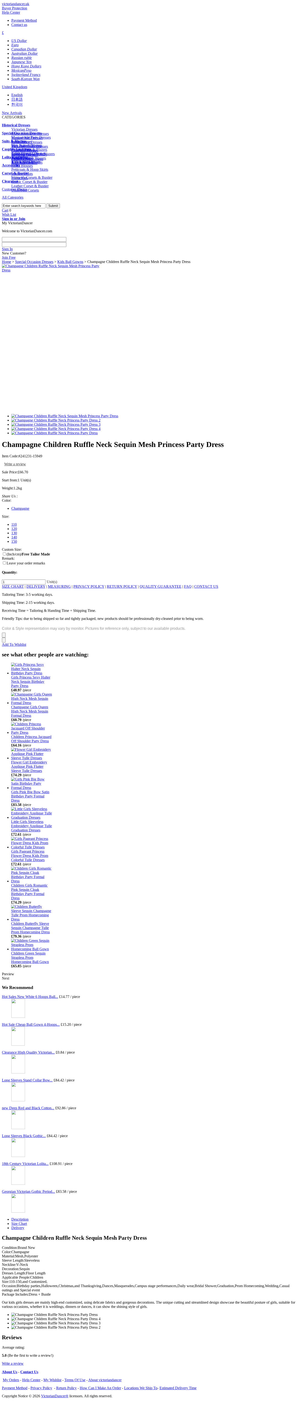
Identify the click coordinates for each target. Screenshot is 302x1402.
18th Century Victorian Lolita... (25, 1164)
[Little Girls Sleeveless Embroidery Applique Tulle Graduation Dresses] (31, 817)
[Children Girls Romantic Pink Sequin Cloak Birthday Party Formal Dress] (31, 881)
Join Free (9, 257)
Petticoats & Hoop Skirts (29, 169)
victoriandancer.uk (15, 4)
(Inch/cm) (28, 554)
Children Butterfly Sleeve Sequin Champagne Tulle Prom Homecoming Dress (30, 928)
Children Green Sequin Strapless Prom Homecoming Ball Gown (30, 957)
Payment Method (24, 20)
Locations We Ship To (140, 1388)
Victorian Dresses (24, 129)
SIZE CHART (13, 586)
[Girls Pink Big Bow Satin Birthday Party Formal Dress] (31, 788)
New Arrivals (12, 113)
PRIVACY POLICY (88, 586)
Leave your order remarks (26, 563)
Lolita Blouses (22, 166)
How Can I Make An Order (100, 1388)
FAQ (188, 586)
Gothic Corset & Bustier (29, 182)
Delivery (17, 1228)
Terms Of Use (74, 1380)
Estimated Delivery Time (178, 1388)
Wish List (9, 215)
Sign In (7, 249)
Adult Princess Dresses (28, 153)
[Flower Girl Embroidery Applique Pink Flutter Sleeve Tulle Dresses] (31, 758)
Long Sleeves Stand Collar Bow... (27, 1080)
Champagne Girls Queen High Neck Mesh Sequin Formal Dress (29, 711)
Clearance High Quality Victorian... (28, 1052)
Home (6, 262)
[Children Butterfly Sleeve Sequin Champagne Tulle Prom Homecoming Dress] (31, 919)
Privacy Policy (41, 1388)
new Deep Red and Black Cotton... (28, 1108)
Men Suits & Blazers (26, 145)
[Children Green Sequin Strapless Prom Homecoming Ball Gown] (31, 949)
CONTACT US (206, 586)
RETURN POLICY (122, 586)
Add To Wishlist (14, 645)
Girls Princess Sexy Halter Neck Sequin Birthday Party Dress (30, 681)
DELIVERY (35, 586)
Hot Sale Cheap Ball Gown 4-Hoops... (31, 1024)
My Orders (11, 1380)
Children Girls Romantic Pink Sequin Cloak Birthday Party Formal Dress (29, 891)
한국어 (17, 104)
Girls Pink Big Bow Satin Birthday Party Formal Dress (30, 796)
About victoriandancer (105, 1380)
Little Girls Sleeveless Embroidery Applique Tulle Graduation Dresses (31, 826)
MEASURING (59, 586)
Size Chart (19, 1224)
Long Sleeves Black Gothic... (24, 1136)
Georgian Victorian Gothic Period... (28, 1191)
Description (20, 1219)
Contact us (19, 25)
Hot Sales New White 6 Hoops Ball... (30, 997)
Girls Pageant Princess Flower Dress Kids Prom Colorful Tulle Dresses (29, 855)
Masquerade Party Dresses (31, 137)
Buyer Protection (14, 8)
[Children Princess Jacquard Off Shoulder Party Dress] (31, 732)
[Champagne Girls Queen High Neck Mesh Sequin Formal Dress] (31, 703)
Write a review (15, 464)
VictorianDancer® (54, 1396)
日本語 (17, 99)
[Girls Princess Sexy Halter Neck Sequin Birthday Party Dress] (31, 673)
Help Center (11, 12)
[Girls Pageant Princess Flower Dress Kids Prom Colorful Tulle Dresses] (31, 847)
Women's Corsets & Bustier (31, 177)
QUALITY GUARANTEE (160, 586)
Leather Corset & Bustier (30, 186)
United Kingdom (14, 87)
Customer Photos (14, 189)
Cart (5, 210)
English (17, 95)
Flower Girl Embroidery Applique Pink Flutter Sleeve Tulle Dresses (29, 766)
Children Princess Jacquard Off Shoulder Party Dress (31, 739)
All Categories (12, 197)
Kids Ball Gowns (70, 262)
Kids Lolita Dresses (26, 161)
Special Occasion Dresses (34, 262)
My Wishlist (52, 1380)
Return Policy (66, 1388)
